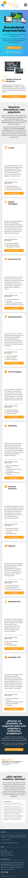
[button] (25, 5)
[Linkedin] (2, 872)
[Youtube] (7, 872)
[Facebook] (4, 872)
